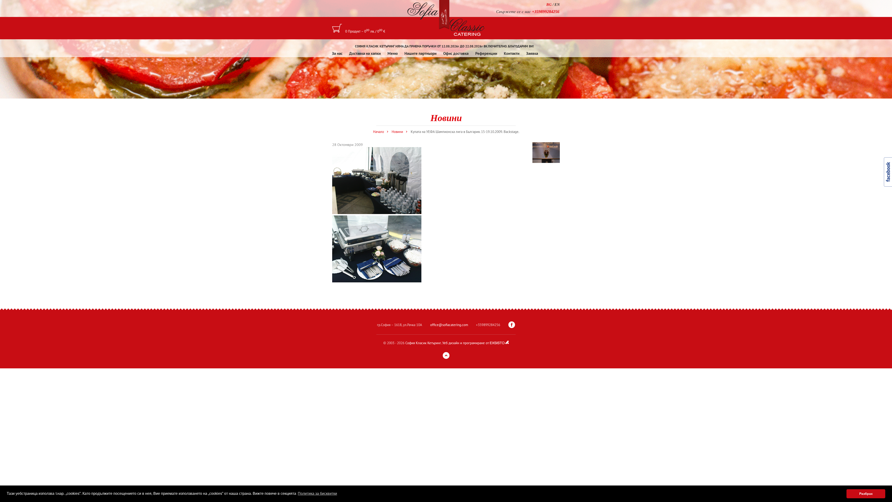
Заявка (532, 53)
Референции (486, 53)
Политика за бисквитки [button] (317, 493)
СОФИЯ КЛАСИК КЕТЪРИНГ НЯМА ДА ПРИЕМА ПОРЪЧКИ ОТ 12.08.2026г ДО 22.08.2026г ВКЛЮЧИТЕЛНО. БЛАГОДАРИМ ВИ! (444, 46)
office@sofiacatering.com (449, 325)
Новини (397, 131)
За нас (337, 53)
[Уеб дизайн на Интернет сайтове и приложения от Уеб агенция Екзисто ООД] (499, 342)
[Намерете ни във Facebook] (511, 324)
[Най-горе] (446, 355)
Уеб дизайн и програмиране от (465, 343)
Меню (392, 53)
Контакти (511, 53)
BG (549, 5)
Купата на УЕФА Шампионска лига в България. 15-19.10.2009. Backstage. (465, 131)
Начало (378, 131)
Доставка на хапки (365, 53)
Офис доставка (456, 53)
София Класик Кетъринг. (423, 343)
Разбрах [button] (866, 493)
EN (557, 5)
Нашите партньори (420, 53)
